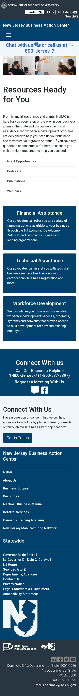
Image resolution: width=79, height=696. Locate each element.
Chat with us (20, 45)
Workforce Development (39, 303)
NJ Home (10, 565)
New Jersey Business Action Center (36, 25)
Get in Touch (17, 437)
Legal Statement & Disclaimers (26, 589)
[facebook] (60, 661)
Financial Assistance (39, 213)
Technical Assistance (39, 260)
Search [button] (70, 16)
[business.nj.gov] (35, 388)
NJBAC (8, 472)
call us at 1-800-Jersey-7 (49, 48)
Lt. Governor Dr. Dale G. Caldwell (27, 560)
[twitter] (66, 661)
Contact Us (11, 579)
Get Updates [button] (65, 12)
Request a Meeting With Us (39, 382)
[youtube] (73, 661)
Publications (16, 181)
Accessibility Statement (20, 594)
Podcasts (14, 171)
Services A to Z (14, 569)
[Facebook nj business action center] (44, 388)
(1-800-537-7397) (54, 375)
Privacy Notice (14, 584)
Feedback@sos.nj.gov (59, 685)
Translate (32, 12)
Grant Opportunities (21, 161)
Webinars (14, 191)
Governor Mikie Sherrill (20, 555)
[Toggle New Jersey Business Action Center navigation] (8, 35)
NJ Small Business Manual (23, 504)
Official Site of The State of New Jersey (33, 5)
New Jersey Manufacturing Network (30, 528)
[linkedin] (54, 661)
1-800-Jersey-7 (23, 375)
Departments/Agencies (20, 574)
